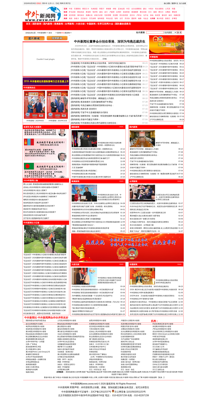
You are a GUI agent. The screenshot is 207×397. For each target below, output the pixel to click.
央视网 (113, 372)
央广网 (139, 377)
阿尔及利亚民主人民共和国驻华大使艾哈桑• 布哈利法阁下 (45, 193)
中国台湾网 (132, 377)
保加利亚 (126, 12)
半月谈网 (152, 372)
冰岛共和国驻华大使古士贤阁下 (35, 190)
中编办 (119, 374)
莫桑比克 (89, 15)
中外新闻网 (41, 33)
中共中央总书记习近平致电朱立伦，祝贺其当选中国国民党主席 (153, 206)
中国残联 (65, 377)
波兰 (106, 12)
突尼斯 (115, 15)
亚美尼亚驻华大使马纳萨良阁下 (35, 215)
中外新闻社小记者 (31, 223)
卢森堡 (111, 12)
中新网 (145, 377)
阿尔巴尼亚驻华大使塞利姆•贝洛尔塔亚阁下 (39, 212)
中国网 (105, 377)
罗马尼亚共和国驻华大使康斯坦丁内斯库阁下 (40, 197)
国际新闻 (36, 24)
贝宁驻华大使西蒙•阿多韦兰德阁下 (36, 218)
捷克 (101, 12)
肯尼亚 (157, 15)
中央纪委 (168, 372)
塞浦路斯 (134, 12)
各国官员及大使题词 (32, 127)
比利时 (118, 12)
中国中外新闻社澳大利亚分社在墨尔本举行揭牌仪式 (91, 177)
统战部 (114, 374)
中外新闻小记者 (78, 66)
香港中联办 (48, 377)
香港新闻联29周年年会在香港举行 (85, 216)
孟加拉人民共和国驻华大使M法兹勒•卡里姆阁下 (41, 187)
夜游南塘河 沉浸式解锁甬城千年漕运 (97, 102)
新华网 (78, 372)
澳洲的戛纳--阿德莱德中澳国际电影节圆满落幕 (89, 164)
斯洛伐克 (80, 12)
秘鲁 (140, 18)
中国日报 (112, 377)
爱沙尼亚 (143, 12)
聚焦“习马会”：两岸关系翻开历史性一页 (145, 231)
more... (122, 127)
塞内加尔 (80, 15)
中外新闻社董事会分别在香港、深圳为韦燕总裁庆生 (109, 41)
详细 (104, 59)
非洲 (65, 15)
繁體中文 (175, 3)
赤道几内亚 (98, 15)
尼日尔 (132, 15)
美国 (70, 18)
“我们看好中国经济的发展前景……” (85, 308)
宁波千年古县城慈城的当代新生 (94, 112)
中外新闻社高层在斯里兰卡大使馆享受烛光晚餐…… (91, 305)
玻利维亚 (101, 18)
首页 (28, 24)
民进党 (76, 377)
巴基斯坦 (77, 9)
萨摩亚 (174, 18)
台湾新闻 (69, 24)
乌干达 (145, 15)
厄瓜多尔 (84, 18)
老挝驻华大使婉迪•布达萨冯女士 (35, 209)
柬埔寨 (108, 9)
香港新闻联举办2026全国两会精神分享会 (87, 210)
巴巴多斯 (92, 18)
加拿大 (76, 18)
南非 (170, 15)
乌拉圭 (145, 18)
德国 (155, 12)
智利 (116, 18)
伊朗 (114, 9)
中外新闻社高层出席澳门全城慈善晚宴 (86, 219)
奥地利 (88, 12)
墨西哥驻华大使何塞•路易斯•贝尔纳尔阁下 (39, 206)
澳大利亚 (160, 18)
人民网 (100, 377)
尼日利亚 (72, 15)
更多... (161, 377)
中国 (70, 9)
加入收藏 (182, 3)
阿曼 (173, 9)
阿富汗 (101, 9)
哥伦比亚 (109, 18)
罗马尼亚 (72, 12)
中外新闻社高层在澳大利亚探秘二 (84, 171)
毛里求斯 (107, 15)
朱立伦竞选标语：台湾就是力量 (142, 225)
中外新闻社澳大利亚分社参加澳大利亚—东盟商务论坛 (92, 149)
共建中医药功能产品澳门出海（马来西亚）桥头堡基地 (92, 206)
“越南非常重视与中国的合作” (82, 311)
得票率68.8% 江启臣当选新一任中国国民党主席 (148, 213)
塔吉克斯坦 (159, 9)
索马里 (164, 15)
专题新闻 (91, 24)
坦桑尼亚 (177, 15)
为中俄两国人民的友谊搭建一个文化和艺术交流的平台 (92, 296)
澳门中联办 (57, 377)
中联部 (180, 372)
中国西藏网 (84, 377)
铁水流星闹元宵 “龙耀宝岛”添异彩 (142, 219)
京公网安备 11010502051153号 (130, 392)
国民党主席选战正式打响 (139, 210)
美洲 (65, 18)
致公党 (71, 377)
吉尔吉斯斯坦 (136, 9)
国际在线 (120, 372)
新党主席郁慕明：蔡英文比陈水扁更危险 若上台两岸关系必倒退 (154, 228)
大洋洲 (152, 18)
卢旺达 (139, 15)
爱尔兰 (160, 12)
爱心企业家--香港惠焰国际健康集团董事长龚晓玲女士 (43, 184)
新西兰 (167, 18)
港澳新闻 (58, 24)
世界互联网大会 (105, 24)
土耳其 (167, 9)
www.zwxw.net (90, 383)
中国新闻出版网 (135, 372)
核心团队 (167, 3)
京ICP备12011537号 (101, 392)
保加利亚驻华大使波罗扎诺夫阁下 (36, 203)
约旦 (128, 9)
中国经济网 (107, 372)
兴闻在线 (145, 372)
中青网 (125, 377)
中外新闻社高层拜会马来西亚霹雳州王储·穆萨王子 (91, 158)
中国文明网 (160, 372)
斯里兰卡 (85, 9)
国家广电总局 (87, 372)
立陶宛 (167, 12)
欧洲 (65, 12)
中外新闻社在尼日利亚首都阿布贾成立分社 (88, 161)
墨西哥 (133, 18)
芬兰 (150, 12)
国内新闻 (47, 24)
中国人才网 (93, 377)
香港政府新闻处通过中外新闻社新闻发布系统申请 (90, 228)
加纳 (151, 15)
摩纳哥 (174, 12)
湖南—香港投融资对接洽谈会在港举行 (86, 231)
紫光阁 (174, 372)
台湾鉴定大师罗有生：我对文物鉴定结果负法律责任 (149, 222)
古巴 (121, 18)
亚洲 (65, 9)
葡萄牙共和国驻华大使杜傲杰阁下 (36, 200)
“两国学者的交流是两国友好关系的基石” (87, 299)
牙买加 (127, 18)
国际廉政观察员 (123, 24)
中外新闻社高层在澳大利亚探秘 (84, 174)
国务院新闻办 (71, 372)
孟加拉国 (121, 9)
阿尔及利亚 (124, 15)
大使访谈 (80, 24)
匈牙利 (95, 12)
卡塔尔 (150, 9)
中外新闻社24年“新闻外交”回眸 (141, 299)
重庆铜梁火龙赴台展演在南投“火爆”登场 (145, 216)
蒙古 (145, 9)
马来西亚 (94, 9)
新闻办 (125, 374)
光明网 (126, 372)
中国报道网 (152, 377)
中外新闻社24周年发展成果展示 (142, 293)
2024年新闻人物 (31, 180)
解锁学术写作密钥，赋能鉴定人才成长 (97, 98)
